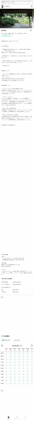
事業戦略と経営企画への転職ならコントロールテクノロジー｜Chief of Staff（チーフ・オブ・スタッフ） (16, 2)
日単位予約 (17, 340)
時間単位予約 (7, 340)
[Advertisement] (17, 314)
